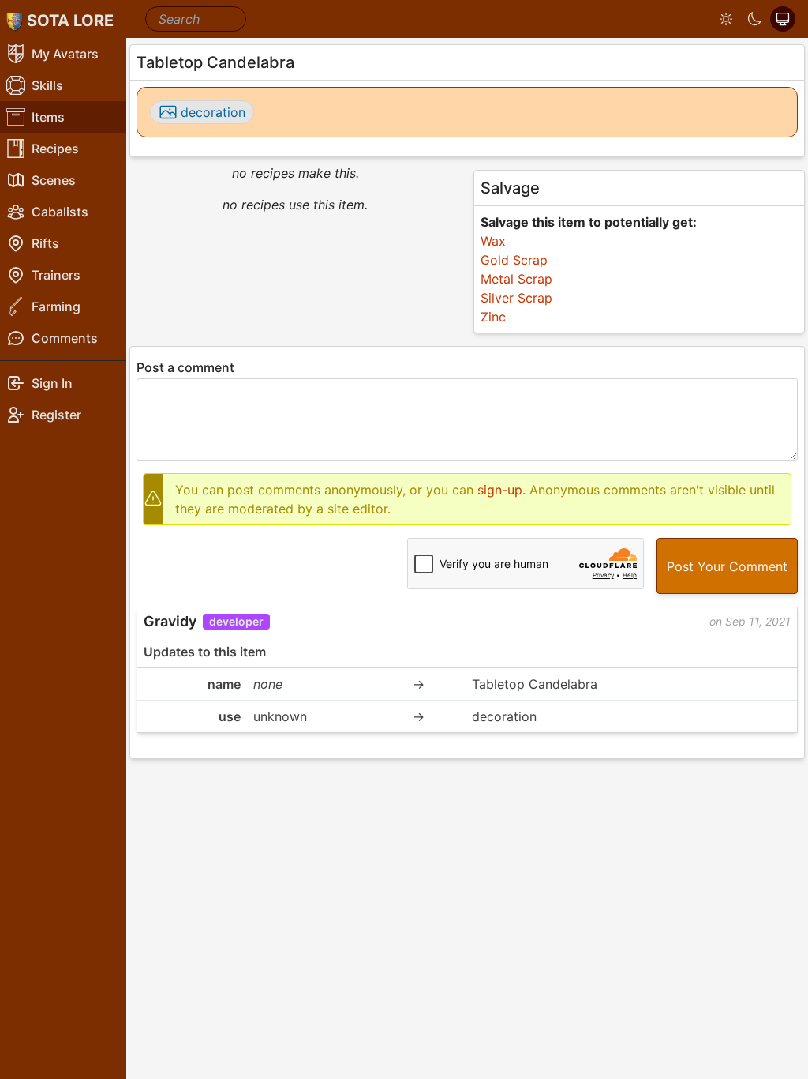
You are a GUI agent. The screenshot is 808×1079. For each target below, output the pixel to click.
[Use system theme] (782, 19)
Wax (493, 241)
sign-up (499, 490)
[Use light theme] (726, 19)
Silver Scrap (516, 298)
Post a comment (185, 367)
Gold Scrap (514, 260)
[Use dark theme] (754, 19)
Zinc (493, 317)
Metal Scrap (516, 279)
